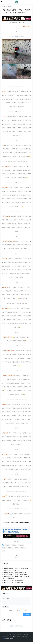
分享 (16, 557)
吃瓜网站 (10, 547)
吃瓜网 (9, 6)
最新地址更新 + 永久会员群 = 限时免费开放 (15, 574)
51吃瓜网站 (21, 545)
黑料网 (3, 550)
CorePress (12, 636)
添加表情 (6, 606)
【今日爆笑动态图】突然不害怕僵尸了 (14, 580)
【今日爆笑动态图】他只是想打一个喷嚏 (15, 572)
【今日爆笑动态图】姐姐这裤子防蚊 (13, 582)
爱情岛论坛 (23, 547)
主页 (5, 6)
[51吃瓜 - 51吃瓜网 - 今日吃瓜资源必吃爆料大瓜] (16, 1)
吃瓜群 (16, 547)
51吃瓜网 (14, 545)
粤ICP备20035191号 (10, 638)
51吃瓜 (7, 545)
